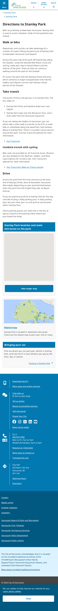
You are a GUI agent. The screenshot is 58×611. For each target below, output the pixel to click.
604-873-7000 (18, 437)
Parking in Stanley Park (39, 363)
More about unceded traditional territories (20, 569)
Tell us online (18, 401)
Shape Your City (19, 416)
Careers (4, 497)
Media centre (7, 502)
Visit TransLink (13, 141)
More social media (20, 427)
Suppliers (5, 512)
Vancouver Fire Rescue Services (15, 530)
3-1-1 (14, 434)
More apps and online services (26, 386)
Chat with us (18, 393)
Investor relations (9, 507)
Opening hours (19, 478)
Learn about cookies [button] (12, 591)
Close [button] (28, 598)
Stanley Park (10, 12)
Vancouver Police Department (14, 535)
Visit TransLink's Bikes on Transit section (24, 167)
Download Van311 (20, 381)
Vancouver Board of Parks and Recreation (20, 520)
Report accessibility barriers (25, 406)
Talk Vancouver (19, 411)
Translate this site (20, 458)
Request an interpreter (22, 447)
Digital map (10, 327)
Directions (17, 483)
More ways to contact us (23, 453)
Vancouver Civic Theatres (12, 525)
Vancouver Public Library (12, 540)
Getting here (11, 16)
